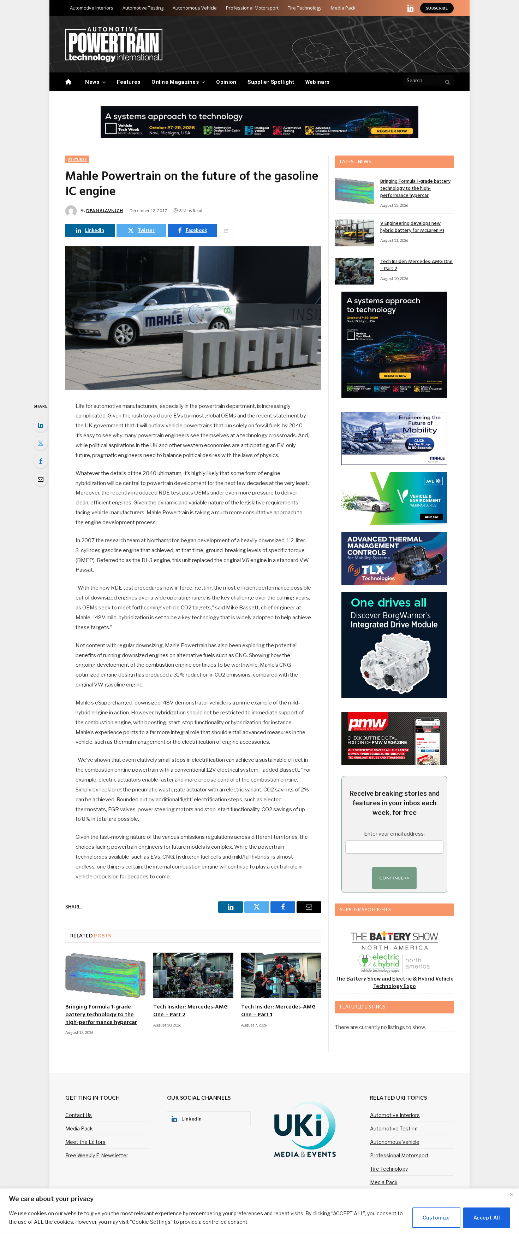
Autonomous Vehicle (195, 8)
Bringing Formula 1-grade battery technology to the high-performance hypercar (101, 1015)
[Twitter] (41, 443)
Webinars (317, 82)
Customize (436, 1218)
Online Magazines (175, 82)
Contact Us (78, 1115)
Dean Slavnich (104, 210)
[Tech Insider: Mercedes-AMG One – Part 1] (281, 975)
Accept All (486, 1218)
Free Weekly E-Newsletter (96, 1155)
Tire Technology (305, 8)
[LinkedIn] (41, 425)
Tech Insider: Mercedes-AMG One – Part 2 (190, 1011)
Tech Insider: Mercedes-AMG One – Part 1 (278, 1011)
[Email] (41, 479)
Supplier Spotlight (270, 82)
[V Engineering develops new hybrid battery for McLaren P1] (354, 233)
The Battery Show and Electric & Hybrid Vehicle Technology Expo (394, 982)
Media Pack (343, 8)
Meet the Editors (85, 1142)
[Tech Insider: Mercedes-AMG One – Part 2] (193, 975)
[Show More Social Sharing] (226, 230)
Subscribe (437, 8)
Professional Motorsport (252, 8)
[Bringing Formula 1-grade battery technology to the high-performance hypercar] (105, 975)
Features (128, 82)
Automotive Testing (143, 8)
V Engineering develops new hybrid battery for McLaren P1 (412, 227)
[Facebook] (41, 461)
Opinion (226, 82)
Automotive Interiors (91, 8)
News (92, 82)
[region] (259, 1211)
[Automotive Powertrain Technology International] (113, 44)
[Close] (511, 1194)
